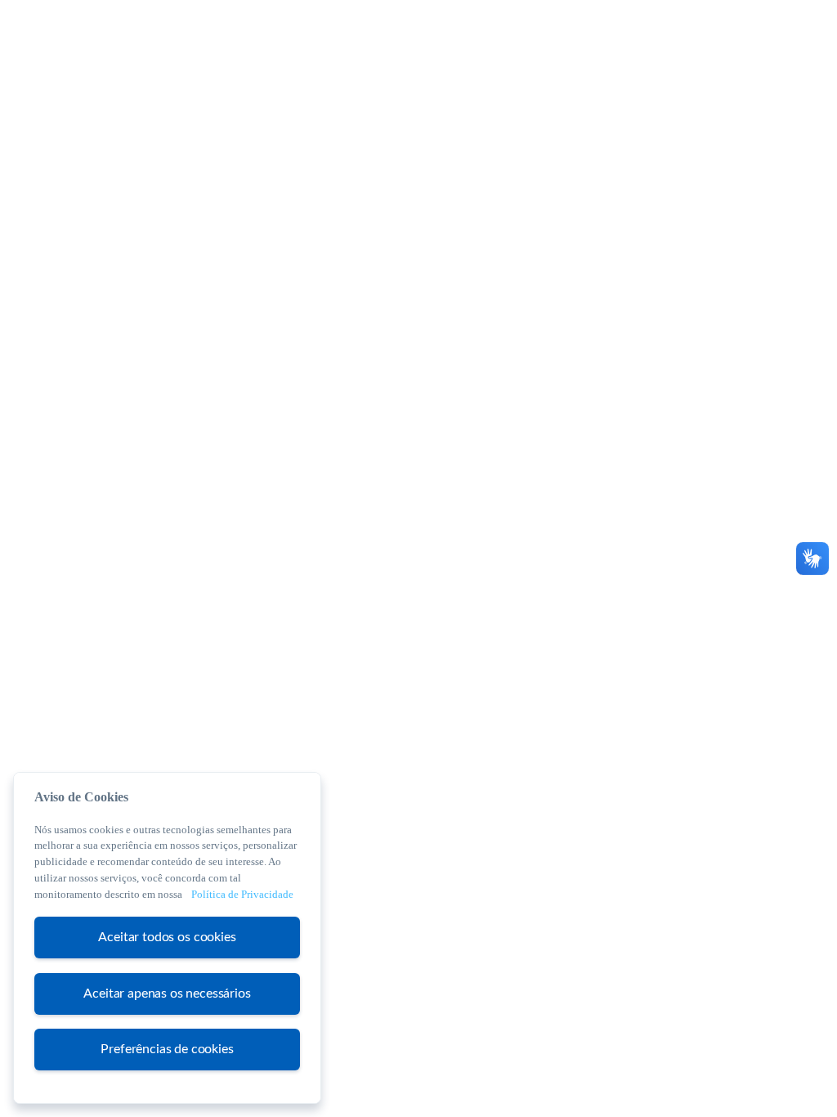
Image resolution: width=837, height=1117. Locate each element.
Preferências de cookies (167, 1049)
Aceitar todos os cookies (166, 937)
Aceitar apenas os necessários (166, 993)
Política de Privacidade (242, 894)
